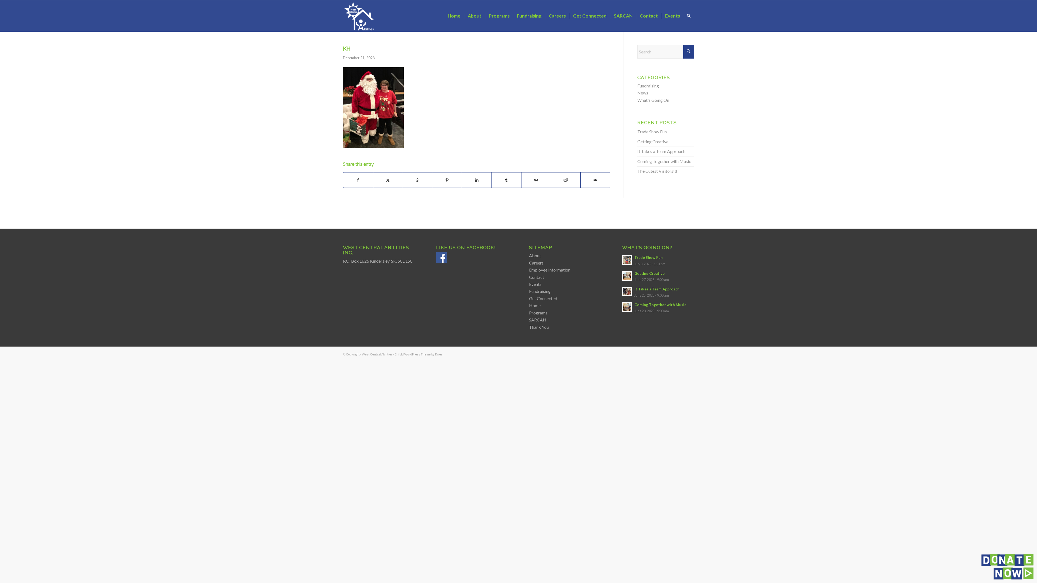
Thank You (539, 327)
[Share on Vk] (536, 180)
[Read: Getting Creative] (627, 276)
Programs (538, 312)
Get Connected (543, 298)
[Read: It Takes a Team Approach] (627, 291)
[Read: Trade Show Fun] (627, 260)
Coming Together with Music (664, 161)
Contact (536, 277)
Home (535, 305)
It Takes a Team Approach (661, 151)
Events (535, 284)
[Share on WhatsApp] (417, 180)
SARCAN (537, 319)
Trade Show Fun (652, 131)
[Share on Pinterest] (447, 180)
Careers (536, 262)
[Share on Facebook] (358, 180)
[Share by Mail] (595, 180)
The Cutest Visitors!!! (657, 171)
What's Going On (653, 100)
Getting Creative (652, 141)
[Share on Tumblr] (506, 180)
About (535, 255)
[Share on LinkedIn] (476, 180)
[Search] (689, 16)
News (642, 92)
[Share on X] (388, 180)
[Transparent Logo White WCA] (359, 16)
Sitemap (540, 247)
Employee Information (549, 269)
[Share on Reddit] (565, 180)
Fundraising (648, 85)
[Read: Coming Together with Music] (627, 307)
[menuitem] (454, 16)
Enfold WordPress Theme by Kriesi (419, 354)
